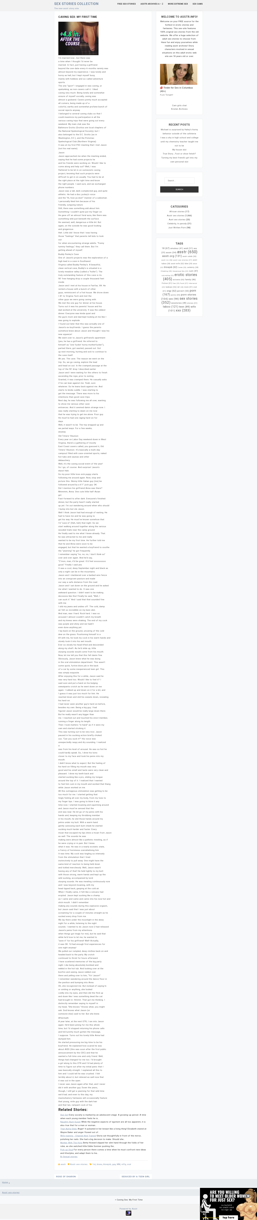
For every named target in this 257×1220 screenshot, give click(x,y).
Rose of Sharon (66, 1176)
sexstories (178, 303)
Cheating (166, 271)
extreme (178, 280)
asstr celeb (189, 256)
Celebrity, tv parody (177, 223)
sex (174, 298)
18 (166, 248)
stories (192, 303)
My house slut (179, 149)
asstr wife (177, 264)
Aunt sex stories (177, 219)
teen (184, 306)
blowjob (107, 1164)
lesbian (171, 287)
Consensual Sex (180, 271)
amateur (176, 248)
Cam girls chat (179, 105)
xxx (183, 310)
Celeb (182, 267)
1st (94, 1164)
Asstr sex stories (79, 1164)
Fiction (167, 283)
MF (180, 287)
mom (188, 287)
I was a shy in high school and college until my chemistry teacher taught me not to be (179, 141)
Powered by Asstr (128, 1209)
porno (175, 295)
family (190, 279)
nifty (124, 1164)
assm (171, 252)
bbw (188, 264)
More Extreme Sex (178, 4)
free (176, 283)
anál (188, 248)
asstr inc (167, 260)
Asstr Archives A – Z (152, 4)
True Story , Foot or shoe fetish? (179, 153)
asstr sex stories (182, 260)
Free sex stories (126, 4)
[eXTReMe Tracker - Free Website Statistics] (128, 1213)
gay (114, 1164)
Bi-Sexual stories (69, 1156)
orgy (171, 291)
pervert (183, 291)
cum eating (168, 275)
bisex (99, 1164)
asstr (63, 1164)
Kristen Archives (179, 109)
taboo (170, 306)
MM (118, 1164)
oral (129, 1164)
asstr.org (172, 256)
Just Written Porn (177, 227)
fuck (184, 283)
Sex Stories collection (76, 4)
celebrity (193, 267)
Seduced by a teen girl (136, 1176)
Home (5, 1182)
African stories (177, 211)
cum (193, 271)
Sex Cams (198, 4)
